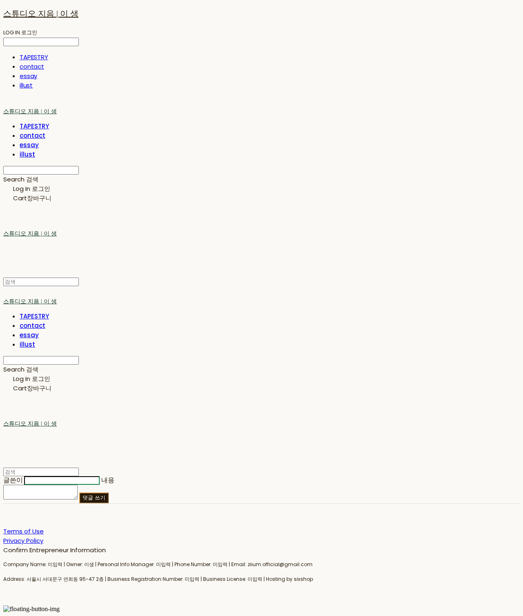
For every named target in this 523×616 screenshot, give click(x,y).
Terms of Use (23, 531)
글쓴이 (13, 480)
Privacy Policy (23, 540)
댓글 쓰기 (94, 498)
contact (32, 66)
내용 (107, 480)
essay (28, 76)
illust (26, 85)
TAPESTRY (34, 57)
